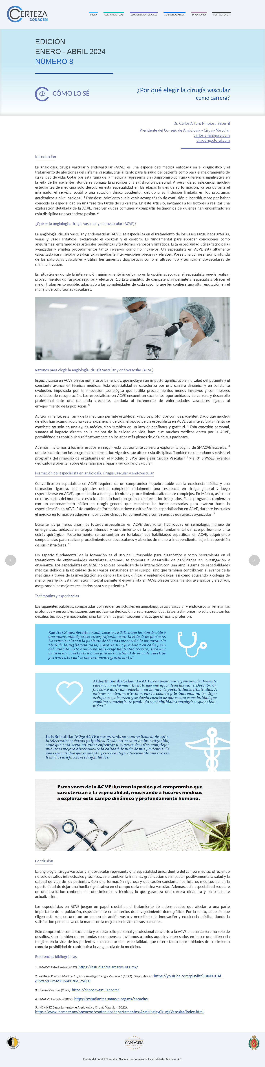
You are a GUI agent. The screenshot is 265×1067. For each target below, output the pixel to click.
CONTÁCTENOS (221, 14)
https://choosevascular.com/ (95, 990)
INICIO (93, 14)
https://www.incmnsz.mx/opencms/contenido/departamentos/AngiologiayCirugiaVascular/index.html (119, 1012)
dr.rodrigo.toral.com (213, 141)
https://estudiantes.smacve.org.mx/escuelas (111, 999)
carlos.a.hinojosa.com (212, 136)
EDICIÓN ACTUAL (113, 14)
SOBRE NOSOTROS (174, 14)
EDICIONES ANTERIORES (144, 14)
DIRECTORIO (199, 14)
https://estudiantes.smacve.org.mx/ (108, 967)
